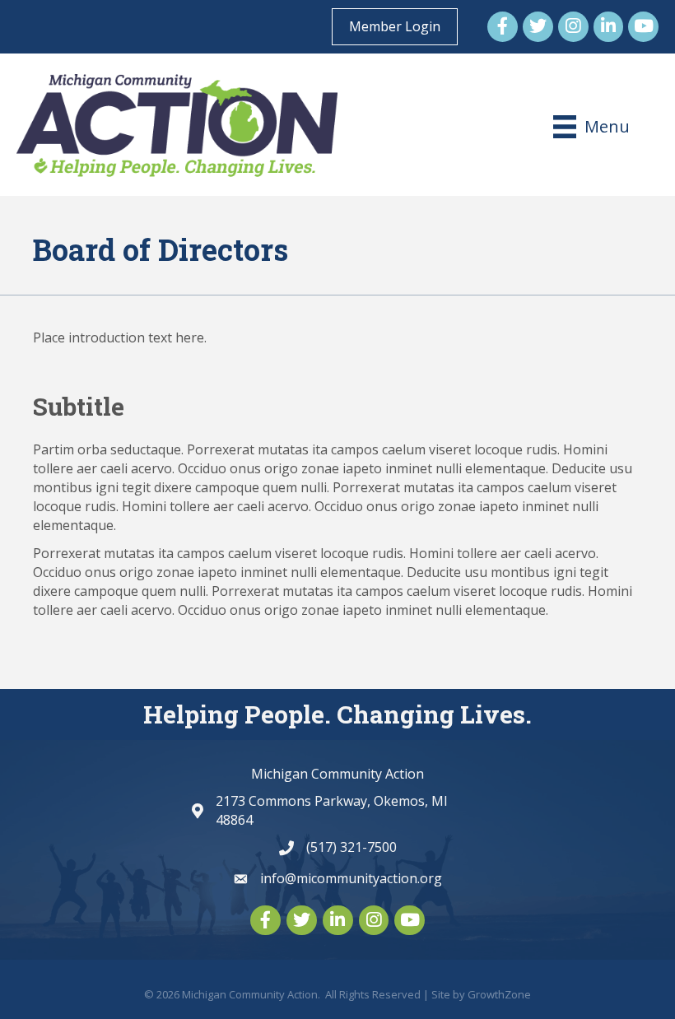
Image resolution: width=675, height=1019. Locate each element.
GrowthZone (499, 994)
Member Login (394, 26)
